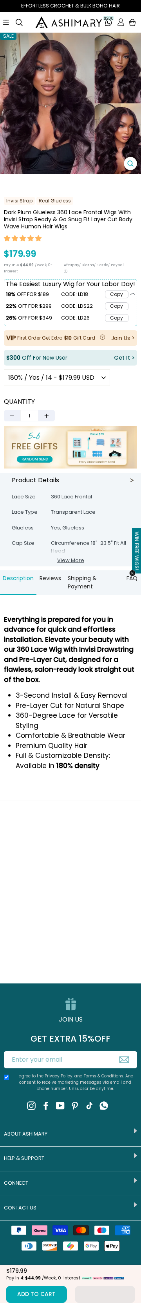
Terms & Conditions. (104, 1076)
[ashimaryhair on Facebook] (46, 1105)
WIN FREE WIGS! (136, 551)
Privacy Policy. (59, 1076)
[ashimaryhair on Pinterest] (74, 1105)
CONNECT (16, 1183)
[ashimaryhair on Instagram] (31, 1105)
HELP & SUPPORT (24, 1158)
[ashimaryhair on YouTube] (60, 1105)
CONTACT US (20, 1207)
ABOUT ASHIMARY (25, 1133)
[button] (23, 239)
